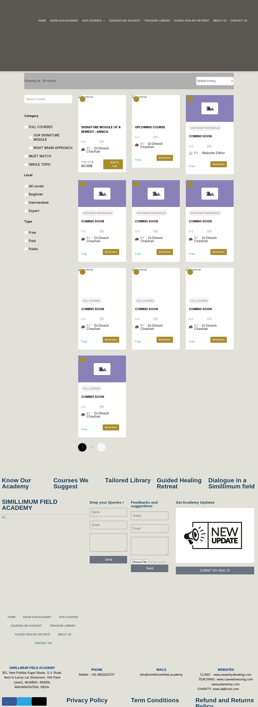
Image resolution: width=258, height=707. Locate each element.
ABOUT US (219, 20)
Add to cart (114, 164)
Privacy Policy (87, 700)
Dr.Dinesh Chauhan (98, 149)
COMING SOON (200, 136)
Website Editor (213, 153)
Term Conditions (155, 700)
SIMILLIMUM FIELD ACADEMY (29, 504)
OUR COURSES (91, 20)
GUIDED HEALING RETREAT (191, 20)
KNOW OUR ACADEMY (64, 20)
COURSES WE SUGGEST (124, 20)
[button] (9, 701)
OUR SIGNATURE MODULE (205, 128)
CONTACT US (238, 20)
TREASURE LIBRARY (157, 20)
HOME (42, 20)
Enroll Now (165, 157)
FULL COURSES (91, 300)
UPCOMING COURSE (150, 127)
